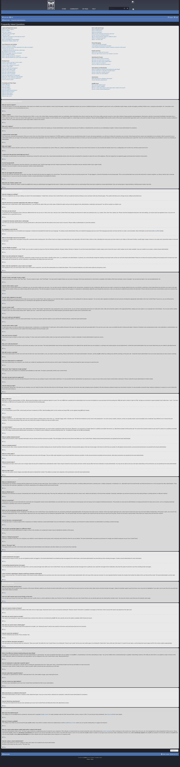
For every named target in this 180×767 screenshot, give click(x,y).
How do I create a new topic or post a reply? (12, 62)
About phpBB (110, 714)
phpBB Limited (44, 714)
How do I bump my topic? (8, 79)
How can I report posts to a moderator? (11, 75)
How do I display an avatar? (8, 54)
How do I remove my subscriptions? (100, 73)
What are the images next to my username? (12, 53)
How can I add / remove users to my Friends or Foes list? (105, 53)
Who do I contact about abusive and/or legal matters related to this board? (108, 87)
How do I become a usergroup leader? (100, 35)
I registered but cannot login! (8, 33)
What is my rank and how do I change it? (11, 55)
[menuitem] (11, 17)
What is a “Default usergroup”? (99, 38)
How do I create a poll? (7, 66)
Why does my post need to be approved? (11, 78)
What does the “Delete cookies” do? (10, 40)
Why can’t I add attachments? (9, 72)
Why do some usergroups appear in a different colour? (104, 36)
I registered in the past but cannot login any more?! (13, 36)
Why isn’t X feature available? (98, 86)
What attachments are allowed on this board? (102, 78)
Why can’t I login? (6, 35)
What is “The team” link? (97, 39)
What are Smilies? (6, 87)
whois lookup (106, 731)
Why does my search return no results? (101, 60)
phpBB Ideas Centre (70, 722)
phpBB (156, 231)
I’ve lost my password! (7, 38)
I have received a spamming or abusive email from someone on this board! (109, 47)
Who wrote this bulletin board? (98, 84)
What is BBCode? (6, 84)
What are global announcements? (9, 90)
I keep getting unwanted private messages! (101, 45)
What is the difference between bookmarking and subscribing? (106, 69)
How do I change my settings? (9, 45)
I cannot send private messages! (99, 44)
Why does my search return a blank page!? (101, 61)
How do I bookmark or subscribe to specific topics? (103, 70)
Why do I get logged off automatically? (10, 39)
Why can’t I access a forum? (8, 70)
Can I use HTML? (6, 85)
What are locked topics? (7, 94)
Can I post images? (6, 88)
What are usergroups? (97, 32)
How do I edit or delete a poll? (8, 69)
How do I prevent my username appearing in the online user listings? (17, 47)
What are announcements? (8, 91)
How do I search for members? (99, 62)
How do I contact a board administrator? (101, 89)
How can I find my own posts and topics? (101, 64)
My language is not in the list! (8, 51)
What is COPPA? (6, 30)
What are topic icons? (7, 96)
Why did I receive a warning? (8, 73)
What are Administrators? (97, 29)
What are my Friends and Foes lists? (100, 52)
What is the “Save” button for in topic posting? (12, 76)
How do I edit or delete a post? (9, 63)
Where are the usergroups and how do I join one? (103, 33)
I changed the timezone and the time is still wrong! (13, 50)
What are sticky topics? (7, 93)
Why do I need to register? (8, 29)
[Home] (51, 5)
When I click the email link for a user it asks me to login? (14, 57)
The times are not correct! (8, 48)
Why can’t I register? (6, 32)
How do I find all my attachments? (99, 79)
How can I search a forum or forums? (100, 58)
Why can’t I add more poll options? (10, 68)
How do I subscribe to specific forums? (101, 72)
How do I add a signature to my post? (10, 65)
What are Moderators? (97, 30)
